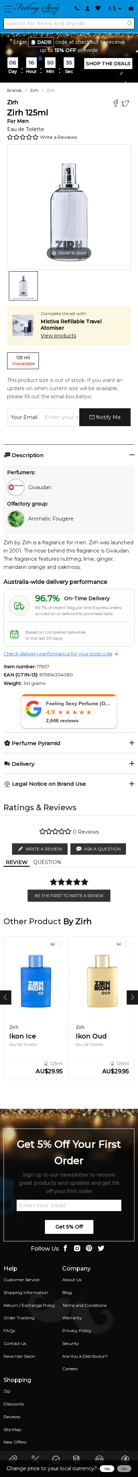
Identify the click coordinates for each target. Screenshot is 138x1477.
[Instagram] (77, 1249)
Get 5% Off (69, 1227)
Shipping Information (26, 1292)
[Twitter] (126, 104)
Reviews (12, 1416)
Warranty (72, 1317)
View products (58, 335)
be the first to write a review (69, 895)
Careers (69, 1368)
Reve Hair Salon (19, 1356)
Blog (67, 1292)
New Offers (15, 1442)
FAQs (9, 1330)
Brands (14, 90)
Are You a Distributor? (85, 1356)
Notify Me (107, 417)
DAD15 (45, 42)
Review (17, 862)
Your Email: (24, 417)
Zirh (34, 90)
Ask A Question (102, 849)
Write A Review (43, 849)
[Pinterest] (89, 1249)
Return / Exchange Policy (29, 1305)
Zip (7, 1391)
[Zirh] (23, 285)
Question (47, 862)
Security (70, 1343)
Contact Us (15, 1343)
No (124, 1468)
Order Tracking (19, 1317)
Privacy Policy (76, 1330)
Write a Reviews (58, 137)
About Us (71, 1279)
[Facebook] (116, 104)
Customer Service (21, 1279)
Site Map (12, 1429)
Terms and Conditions (84, 1305)
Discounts (14, 1404)
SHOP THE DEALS (108, 63)
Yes (107, 1468)
